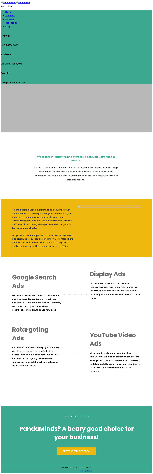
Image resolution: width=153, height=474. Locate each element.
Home (8, 12)
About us (10, 15)
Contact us (11, 22)
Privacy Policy (86, 471)
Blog (7, 26)
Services (9, 19)
